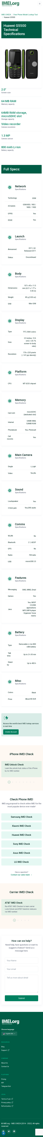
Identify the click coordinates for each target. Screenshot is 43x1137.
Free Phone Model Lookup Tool (25, 15)
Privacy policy (6, 1102)
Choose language (7, 1029)
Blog (2, 1047)
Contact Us (5, 1066)
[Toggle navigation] (40, 4)
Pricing (3, 1079)
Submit (21, 998)
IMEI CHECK (6, 15)
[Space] (10, 1021)
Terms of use (6, 1099)
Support (4, 1050)
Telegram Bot (6, 1086)
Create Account (11, 732)
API (2, 1083)
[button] (9, 782)
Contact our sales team (20, 875)
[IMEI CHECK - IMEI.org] (10, 3)
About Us (4, 1063)
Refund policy (6, 1106)
